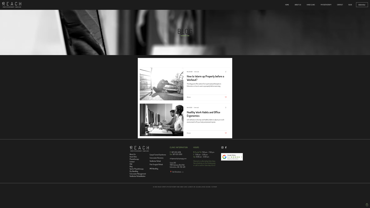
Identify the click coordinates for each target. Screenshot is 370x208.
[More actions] (226, 71)
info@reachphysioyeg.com (178, 158)
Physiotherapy (169, 62)
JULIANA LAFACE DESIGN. (203, 187)
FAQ (131, 164)
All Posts (143, 62)
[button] (228, 62)
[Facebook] (225, 147)
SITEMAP (214, 187)
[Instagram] (222, 147)
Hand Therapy (155, 62)
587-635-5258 (176, 152)
